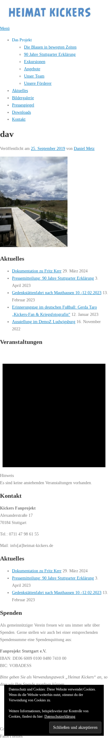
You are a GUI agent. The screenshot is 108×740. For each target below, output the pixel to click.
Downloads (21, 112)
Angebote (32, 68)
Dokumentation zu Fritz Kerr (37, 270)
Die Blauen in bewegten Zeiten (50, 47)
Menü (5, 28)
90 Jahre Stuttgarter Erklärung (50, 54)
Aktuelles (20, 90)
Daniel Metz (84, 148)
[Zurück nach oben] (2, 721)
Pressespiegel (23, 105)
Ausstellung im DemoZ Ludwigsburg (43, 321)
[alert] (54, 419)
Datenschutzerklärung (59, 716)
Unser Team (34, 76)
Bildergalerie (23, 97)
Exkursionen (34, 61)
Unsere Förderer (38, 83)
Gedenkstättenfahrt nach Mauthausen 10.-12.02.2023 (56, 292)
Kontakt (19, 119)
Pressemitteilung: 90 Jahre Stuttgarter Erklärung (53, 278)
